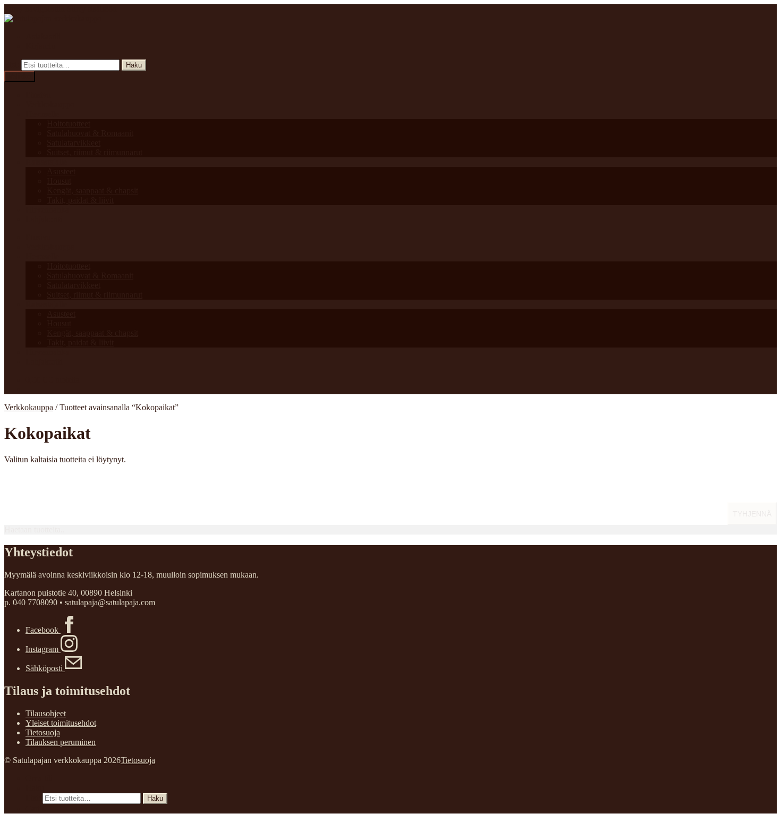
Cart (36, 808)
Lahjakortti (44, 219)
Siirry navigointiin (34, 8)
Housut (59, 180)
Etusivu (38, 94)
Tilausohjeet (46, 713)
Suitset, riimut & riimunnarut (94, 152)
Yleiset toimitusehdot (61, 722)
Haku (134, 65)
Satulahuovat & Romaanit (90, 133)
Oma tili (39, 778)
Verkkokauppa (50, 104)
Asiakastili (43, 36)
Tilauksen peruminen (61, 742)
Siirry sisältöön (92, 8)
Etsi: (11, 64)
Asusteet (61, 171)
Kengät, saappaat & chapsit (92, 190)
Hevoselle (42, 113)
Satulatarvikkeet (73, 142)
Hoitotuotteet (68, 123)
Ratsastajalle (46, 161)
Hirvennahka (47, 209)
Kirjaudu (40, 45)
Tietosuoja (43, 732)
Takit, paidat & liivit (80, 200)
